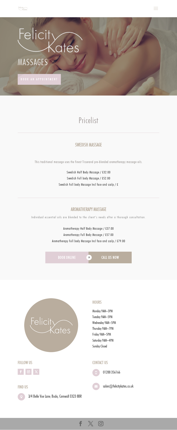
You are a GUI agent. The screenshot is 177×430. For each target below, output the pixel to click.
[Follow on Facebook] (21, 372)
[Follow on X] (36, 372)
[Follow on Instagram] (28, 372)
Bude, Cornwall (61, 396)
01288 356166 (111, 372)
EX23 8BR (76, 396)
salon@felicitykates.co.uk (118, 386)
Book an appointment (39, 79)
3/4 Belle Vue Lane (39, 396)
